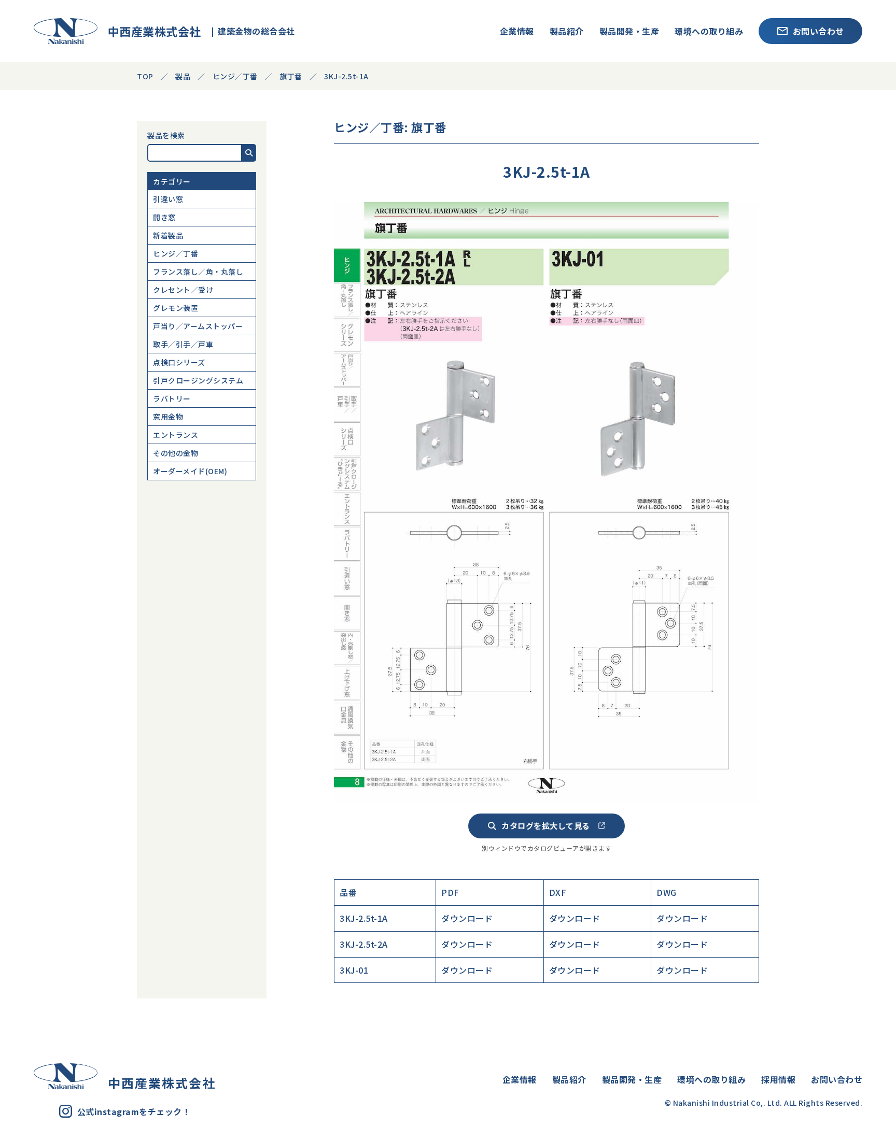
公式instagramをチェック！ (134, 1111)
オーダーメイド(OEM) (190, 471)
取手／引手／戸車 (183, 344)
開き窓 (164, 217)
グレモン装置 (175, 308)
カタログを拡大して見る (545, 825)
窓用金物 (168, 416)
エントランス (175, 435)
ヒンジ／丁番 (175, 253)
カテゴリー (172, 181)
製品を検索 (166, 135)
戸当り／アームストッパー (198, 326)
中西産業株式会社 (149, 31)
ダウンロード (467, 918)
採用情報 (778, 1079)
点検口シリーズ (179, 362)
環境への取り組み (709, 31)
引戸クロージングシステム (198, 380)
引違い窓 (168, 199)
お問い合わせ (818, 31)
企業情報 (517, 31)
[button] (249, 153)
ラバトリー (172, 398)
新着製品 (168, 235)
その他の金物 (175, 453)
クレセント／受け (183, 289)
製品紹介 (567, 31)
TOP (145, 76)
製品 (182, 76)
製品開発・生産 (629, 31)
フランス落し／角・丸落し (198, 271)
